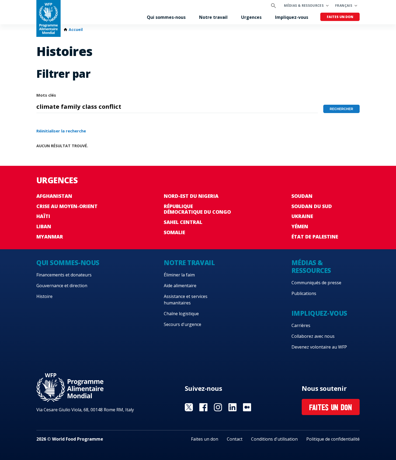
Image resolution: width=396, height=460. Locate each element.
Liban (43, 226)
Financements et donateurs (64, 275)
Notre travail (213, 17)
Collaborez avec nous (313, 336)
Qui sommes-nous (166, 17)
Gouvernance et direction (61, 286)
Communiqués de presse (316, 283)
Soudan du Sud (311, 206)
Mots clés (46, 95)
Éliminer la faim (179, 275)
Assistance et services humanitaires (185, 299)
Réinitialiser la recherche (61, 131)
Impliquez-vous (291, 17)
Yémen (299, 226)
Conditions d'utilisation (274, 439)
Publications (303, 293)
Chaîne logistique (181, 314)
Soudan (301, 196)
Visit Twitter (189, 407)
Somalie (174, 232)
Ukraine (302, 216)
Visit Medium (247, 407)
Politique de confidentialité (333, 439)
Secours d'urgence (182, 324)
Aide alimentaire (180, 286)
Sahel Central (183, 222)
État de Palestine (314, 236)
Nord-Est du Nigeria (191, 196)
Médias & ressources (304, 5)
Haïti (43, 216)
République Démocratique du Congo (197, 209)
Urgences (251, 17)
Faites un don (340, 17)
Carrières (300, 325)
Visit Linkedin (232, 407)
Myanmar (49, 236)
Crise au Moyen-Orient (67, 206)
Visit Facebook (203, 407)
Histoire (44, 296)
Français (343, 5)
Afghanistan (54, 196)
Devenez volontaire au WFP (319, 347)
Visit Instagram (218, 407)
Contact (234, 439)
